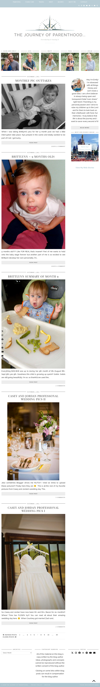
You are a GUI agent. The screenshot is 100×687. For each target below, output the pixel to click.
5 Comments (60, 497)
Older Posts (9, 637)
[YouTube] (87, 5)
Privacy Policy (36, 685)
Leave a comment (58, 146)
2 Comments (60, 386)
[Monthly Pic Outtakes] (33, 128)
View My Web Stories (85, 168)
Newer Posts (10, 635)
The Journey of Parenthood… (18, 685)
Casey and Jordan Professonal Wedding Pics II (33, 397)
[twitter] (72, 653)
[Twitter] (79, 5)
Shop (51, 2)
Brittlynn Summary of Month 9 (33, 276)
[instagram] (76, 653)
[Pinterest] (84, 5)
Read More (84, 127)
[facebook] (79, 653)
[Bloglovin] (92, 5)
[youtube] (90, 653)
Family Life (29, 2)
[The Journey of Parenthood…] (50, 27)
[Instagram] (81, 5)
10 (48, 635)
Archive (61, 2)
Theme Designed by (89, 685)
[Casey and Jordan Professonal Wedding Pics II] (33, 479)
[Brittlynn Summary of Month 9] (33, 368)
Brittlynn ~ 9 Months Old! (33, 156)
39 (57, 635)
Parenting (17, 2)
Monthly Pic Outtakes (33, 80)
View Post (33, 142)
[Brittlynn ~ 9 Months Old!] (33, 248)
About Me (72, 2)
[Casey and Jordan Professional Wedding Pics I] (33, 609)
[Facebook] (89, 5)
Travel (41, 2)
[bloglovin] (83, 653)
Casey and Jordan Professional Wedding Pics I (33, 509)
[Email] (94, 5)
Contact (84, 2)
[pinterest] (87, 653)
